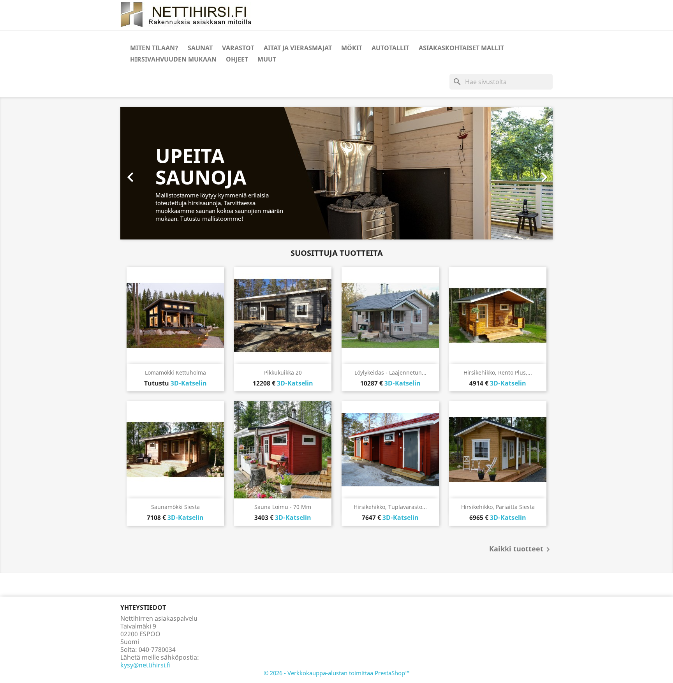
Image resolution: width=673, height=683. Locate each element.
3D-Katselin (189, 383)
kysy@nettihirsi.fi (145, 665)
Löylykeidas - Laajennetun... (390, 372)
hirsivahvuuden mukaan (173, 59)
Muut (266, 59)
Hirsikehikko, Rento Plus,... (497, 372)
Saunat (200, 48)
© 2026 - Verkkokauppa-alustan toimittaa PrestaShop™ (337, 673)
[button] (152, 173)
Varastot (238, 48)
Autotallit (390, 48)
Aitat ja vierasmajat (298, 48)
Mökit (351, 48)
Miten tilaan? (154, 48)
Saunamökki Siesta (175, 506)
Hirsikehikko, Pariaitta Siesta (498, 506)
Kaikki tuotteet (521, 549)
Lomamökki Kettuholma (175, 372)
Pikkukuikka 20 (283, 372)
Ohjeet (237, 59)
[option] (336, 173)
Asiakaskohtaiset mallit (461, 48)
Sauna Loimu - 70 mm (282, 506)
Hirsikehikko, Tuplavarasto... (390, 506)
